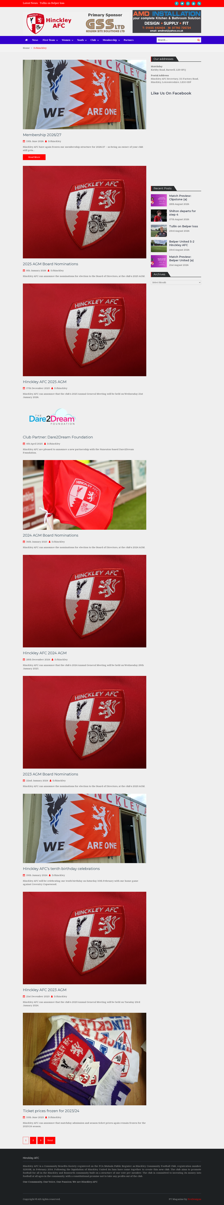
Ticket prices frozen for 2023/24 (51, 1111)
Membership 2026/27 (42, 135)
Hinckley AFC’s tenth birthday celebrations (61, 868)
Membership (110, 40)
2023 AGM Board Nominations (50, 774)
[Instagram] (188, 3)
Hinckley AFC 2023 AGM (44, 990)
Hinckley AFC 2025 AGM (44, 382)
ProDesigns (194, 1199)
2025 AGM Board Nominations (50, 264)
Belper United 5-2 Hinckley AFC (59, 3)
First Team (49, 40)
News (35, 40)
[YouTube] (194, 3)
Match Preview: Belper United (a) (181, 258)
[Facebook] (177, 3)
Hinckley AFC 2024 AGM (45, 653)
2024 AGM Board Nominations (50, 535)
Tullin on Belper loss (183, 226)
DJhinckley (54, 141)
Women (66, 40)
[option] (85, 3)
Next (50, 1140)
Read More (34, 157)
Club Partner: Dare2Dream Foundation (58, 437)
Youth (80, 40)
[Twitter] (182, 3)
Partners (129, 40)
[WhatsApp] (199, 3)
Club (93, 40)
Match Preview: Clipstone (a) (180, 197)
